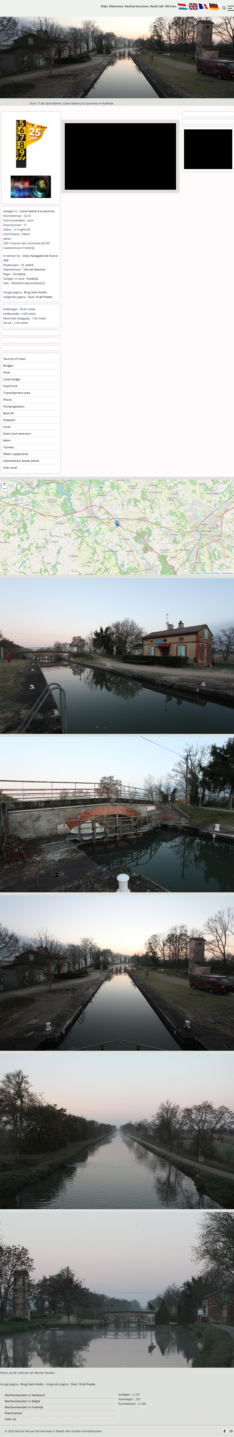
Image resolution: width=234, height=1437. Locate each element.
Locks (7, 427)
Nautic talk (156, 6)
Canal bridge (11, 379)
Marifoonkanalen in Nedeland (25, 1395)
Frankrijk (32, 279)
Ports (6, 372)
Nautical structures (137, 6)
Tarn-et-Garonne (34, 269)
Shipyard (9, 420)
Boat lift (8, 413)
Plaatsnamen (13, 1413)
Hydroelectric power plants (21, 461)
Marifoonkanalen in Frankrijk (24, 1407)
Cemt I (26, 234)
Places (7, 399)
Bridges (8, 366)
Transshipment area (16, 393)
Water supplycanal (15, 454)
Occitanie (19, 274)
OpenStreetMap (213, 573)
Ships (104, 6)
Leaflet (197, 573)
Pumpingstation (14, 406)
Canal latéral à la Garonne (37, 211)
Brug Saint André (35, 292)
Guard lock (10, 386)
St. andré (27, 265)
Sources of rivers (14, 359)
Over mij (10, 1419)
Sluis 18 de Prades (40, 297)
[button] (117, 524)
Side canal (10, 467)
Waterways (116, 6)
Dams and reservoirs (17, 433)
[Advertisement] (121, 157)
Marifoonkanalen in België (22, 1401)
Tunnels (8, 447)
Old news (170, 6)
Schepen (124, 1394)
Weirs (7, 440)
